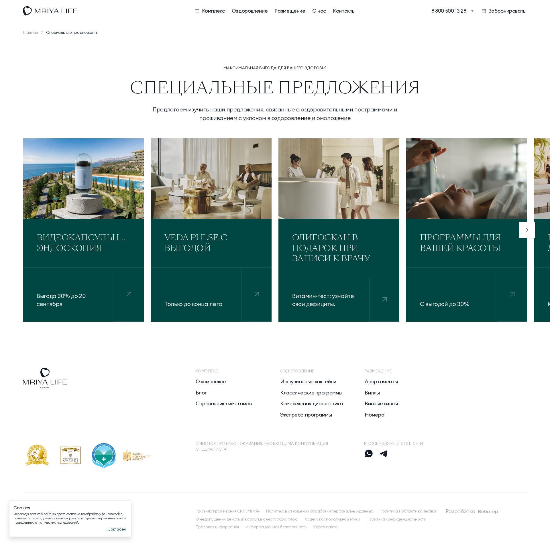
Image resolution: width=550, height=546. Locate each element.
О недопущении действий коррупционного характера (247, 519)
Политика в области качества (408, 511)
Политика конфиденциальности (396, 519)
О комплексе (211, 381)
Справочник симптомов (224, 403)
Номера (374, 415)
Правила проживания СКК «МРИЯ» (228, 511)
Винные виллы (381, 403)
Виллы (372, 393)
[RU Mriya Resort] (98, 11)
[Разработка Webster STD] (488, 511)
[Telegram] (383, 453)
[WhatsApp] (368, 453)
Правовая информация (217, 527)
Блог (201, 393)
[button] (527, 230)
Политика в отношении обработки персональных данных (319, 511)
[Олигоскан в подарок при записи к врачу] (385, 300)
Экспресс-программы (306, 415)
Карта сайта (325, 527)
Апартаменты (381, 381)
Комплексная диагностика (311, 403)
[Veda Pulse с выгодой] (257, 294)
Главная (30, 32)
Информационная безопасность (276, 527)
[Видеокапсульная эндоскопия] (129, 294)
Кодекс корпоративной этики (332, 519)
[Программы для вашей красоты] (512, 294)
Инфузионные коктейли (308, 381)
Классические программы (311, 393)
